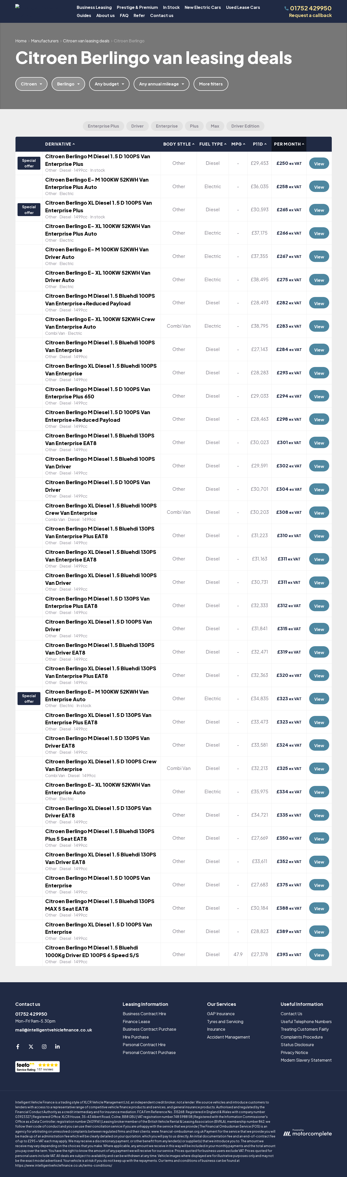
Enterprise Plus (103, 126)
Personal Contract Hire (144, 1044)
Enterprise (167, 126)
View (319, 163)
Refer (139, 15)
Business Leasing (94, 7)
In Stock (171, 7)
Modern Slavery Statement (306, 1060)
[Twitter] (31, 1047)
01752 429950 (31, 1014)
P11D (258, 144)
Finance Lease (136, 1021)
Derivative (58, 144)
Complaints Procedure (302, 1037)
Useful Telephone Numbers (306, 1021)
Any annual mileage (159, 83)
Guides (84, 15)
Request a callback (310, 15)
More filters (211, 83)
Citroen (29, 83)
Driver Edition (245, 126)
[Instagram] (44, 1047)
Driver (137, 126)
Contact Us (291, 1013)
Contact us (162, 15)
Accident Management (228, 1037)
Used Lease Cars (243, 7)
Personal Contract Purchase (149, 1052)
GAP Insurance (221, 1013)
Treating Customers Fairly (305, 1029)
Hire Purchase (136, 1037)
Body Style (177, 144)
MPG (236, 144)
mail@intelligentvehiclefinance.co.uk (53, 1029)
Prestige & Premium (137, 7)
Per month (287, 144)
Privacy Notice (294, 1052)
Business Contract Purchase (149, 1029)
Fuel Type (211, 144)
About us (105, 15)
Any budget (107, 83)
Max (215, 126)
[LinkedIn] (57, 1047)
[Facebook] (17, 1047)
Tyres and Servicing (225, 1021)
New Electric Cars (203, 7)
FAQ (124, 15)
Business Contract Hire (144, 1013)
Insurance (216, 1029)
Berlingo (65, 83)
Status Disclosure (297, 1044)
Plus (194, 126)
